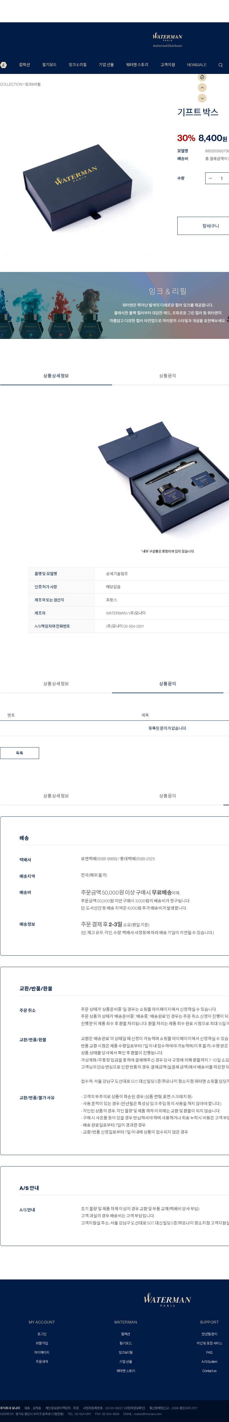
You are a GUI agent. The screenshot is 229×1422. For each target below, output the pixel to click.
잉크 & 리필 (78, 64)
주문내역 (42, 1362)
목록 (19, 753)
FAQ (209, 1352)
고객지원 (168, 64)
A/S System (209, 1362)
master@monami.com (148, 1414)
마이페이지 (41, 1352)
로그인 (41, 1334)
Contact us (209, 1371)
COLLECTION (11, 84)
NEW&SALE (196, 64)
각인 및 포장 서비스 (209, 1343)
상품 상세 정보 (56, 376)
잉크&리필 (33, 84)
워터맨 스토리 (137, 64)
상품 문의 (167, 376)
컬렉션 (24, 64)
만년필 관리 (209, 1334)
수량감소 (210, 178)
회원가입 (42, 1343)
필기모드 (49, 64)
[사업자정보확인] (134, 1408)
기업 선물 (106, 64)
